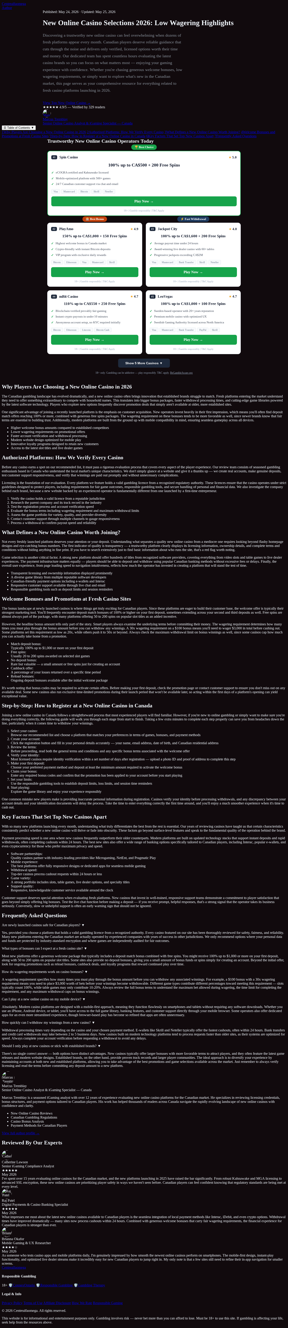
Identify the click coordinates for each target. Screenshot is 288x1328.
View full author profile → (21, 1133)
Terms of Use (33, 1303)
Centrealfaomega (14, 4)
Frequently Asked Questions (235, 136)
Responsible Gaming (108, 1303)
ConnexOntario (21, 1285)
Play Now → (144, 201)
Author (7, 8)
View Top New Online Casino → (67, 103)
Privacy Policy (12, 1303)
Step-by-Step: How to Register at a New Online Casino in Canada (97, 136)
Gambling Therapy (89, 1285)
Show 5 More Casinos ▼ (144, 363)
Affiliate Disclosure (57, 1303)
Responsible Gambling (54, 1285)
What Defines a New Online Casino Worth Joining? (202, 132)
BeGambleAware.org (181, 372)
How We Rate (82, 1303)
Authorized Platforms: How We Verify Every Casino (125, 132)
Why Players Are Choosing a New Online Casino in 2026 (44, 132)
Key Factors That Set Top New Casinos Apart (180, 136)
